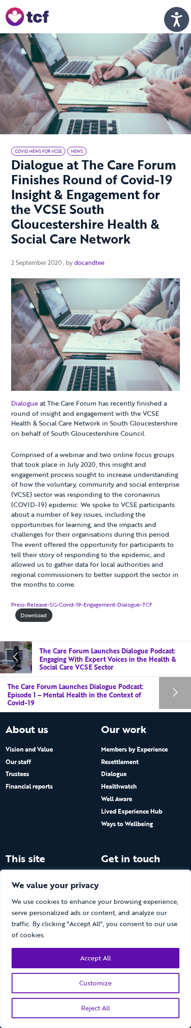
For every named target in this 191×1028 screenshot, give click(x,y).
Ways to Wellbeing (127, 824)
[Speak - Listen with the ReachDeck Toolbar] (176, 19)
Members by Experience (134, 749)
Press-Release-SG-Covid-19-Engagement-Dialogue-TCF (82, 604)
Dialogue (24, 403)
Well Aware (116, 799)
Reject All (95, 1008)
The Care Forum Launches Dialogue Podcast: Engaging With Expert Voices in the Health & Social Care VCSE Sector (107, 659)
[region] (95, 949)
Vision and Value (29, 749)
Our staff (18, 762)
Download (33, 615)
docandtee (89, 262)
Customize (95, 983)
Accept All (95, 958)
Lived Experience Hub (131, 811)
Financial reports (29, 786)
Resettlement (120, 762)
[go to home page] (27, 16)
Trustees (17, 774)
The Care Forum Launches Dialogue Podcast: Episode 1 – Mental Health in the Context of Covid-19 (75, 695)
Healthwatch (119, 786)
